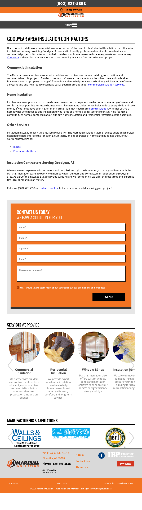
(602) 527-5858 (71, 3)
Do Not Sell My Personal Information (118, 483)
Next (131, 365)
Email (22, 259)
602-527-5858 (62, 463)
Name (22, 227)
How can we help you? (30, 270)
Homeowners (73, 10)
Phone (23, 238)
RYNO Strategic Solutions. (101, 489)
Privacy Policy (61, 483)
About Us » (82, 467)
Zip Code (24, 248)
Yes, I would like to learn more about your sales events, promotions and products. (62, 287)
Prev (10, 365)
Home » (80, 455)
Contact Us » (83, 461)
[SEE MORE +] (24, 347)
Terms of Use (13, 483)
